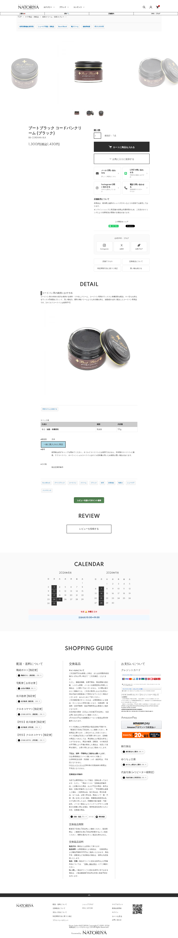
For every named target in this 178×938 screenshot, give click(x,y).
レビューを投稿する (89, 529)
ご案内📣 (22, 13)
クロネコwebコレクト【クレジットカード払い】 (140, 695)
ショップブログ (87, 904)
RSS (84, 908)
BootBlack (46, 483)
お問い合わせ (116, 920)
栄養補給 (111, 483)
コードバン (72, 483)
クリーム (83, 483)
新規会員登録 (116, 908)
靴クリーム (74, 26)
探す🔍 (66, 13)
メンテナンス (47, 490)
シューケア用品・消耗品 (46, 26)
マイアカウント (117, 904)
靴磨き (120, 483)
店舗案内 (111, 13)
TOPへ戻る (89, 895)
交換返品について (136, 261)
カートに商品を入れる (124, 147)
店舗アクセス (107, 261)
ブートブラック (59, 483)
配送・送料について (60, 904)
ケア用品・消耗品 (32, 17)
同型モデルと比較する (50, 409)
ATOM (90, 908)
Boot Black (62, 26)
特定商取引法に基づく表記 (107, 268)
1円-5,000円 (99, 26)
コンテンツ (77, 7)
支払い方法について (60, 912)
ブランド (62, 7)
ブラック (94, 483)
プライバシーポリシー (60, 920)
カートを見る (117, 916)
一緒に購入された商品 (53, 444)
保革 (102, 483)
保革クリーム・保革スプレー (53, 17)
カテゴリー (48, 7)
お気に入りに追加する (123, 159)
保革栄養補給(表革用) (26, 26)
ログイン (115, 912)
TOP (20, 17)
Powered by (76, 933)
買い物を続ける (136, 268)
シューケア (130, 483)
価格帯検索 (86, 26)
